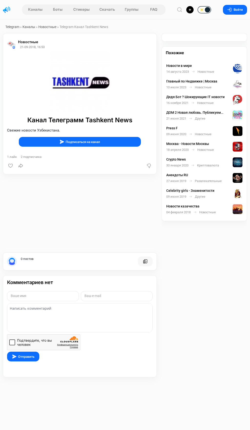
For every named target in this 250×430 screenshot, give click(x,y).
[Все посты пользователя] (145, 261)
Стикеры (81, 9)
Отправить (26, 356)
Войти (238, 9)
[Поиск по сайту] (179, 9)
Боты (57, 9)
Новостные (47, 27)
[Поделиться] (20, 165)
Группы (131, 9)
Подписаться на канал (83, 142)
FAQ (153, 9)
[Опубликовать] (190, 9)
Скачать (107, 9)
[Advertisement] (80, 213)
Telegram (12, 27)
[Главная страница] (6, 9)
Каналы (35, 9)
